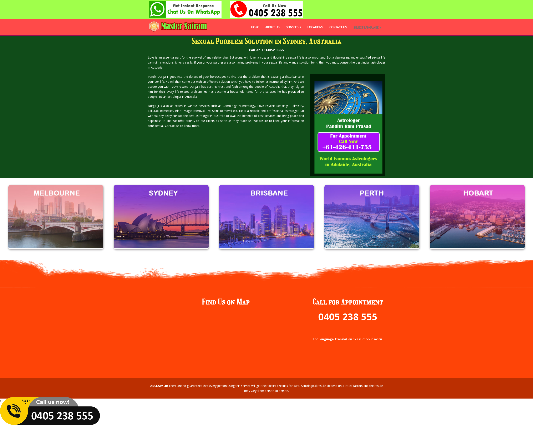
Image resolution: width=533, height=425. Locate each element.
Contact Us (338, 27)
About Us (272, 27)
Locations (315, 27)
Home (255, 27)
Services (292, 27)
